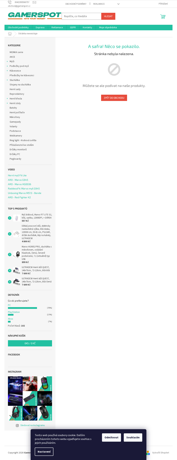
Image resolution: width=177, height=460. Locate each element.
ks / (30, 343)
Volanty (13, 126)
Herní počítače (17, 112)
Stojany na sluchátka (20, 84)
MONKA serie (16, 52)
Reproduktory (17, 94)
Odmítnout (111, 437)
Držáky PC (15, 154)
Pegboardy (15, 159)
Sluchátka (15, 80)
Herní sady (15, 89)
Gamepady (15, 122)
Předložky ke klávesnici (22, 75)
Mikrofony (15, 117)
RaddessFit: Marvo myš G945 (24, 188)
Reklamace (99, 4)
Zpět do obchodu (114, 97)
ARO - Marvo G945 (18, 179)
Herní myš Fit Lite (17, 175)
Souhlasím (133, 437)
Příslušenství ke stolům (22, 145)
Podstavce (15, 131)
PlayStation (14, 312)
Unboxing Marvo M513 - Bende (24, 193)
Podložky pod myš (19, 66)
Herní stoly (15, 103)
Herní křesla (16, 98)
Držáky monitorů (18, 149)
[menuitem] (18, 27)
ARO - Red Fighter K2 (19, 197)
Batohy (13, 108)
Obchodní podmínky (75, 4)
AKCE (12, 57)
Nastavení (44, 452)
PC (9, 305)
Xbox (10, 319)
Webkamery (16, 135)
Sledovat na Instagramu (32, 425)
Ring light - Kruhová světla (23, 140)
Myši (12, 61)
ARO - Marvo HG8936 (19, 184)
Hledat (108, 16)
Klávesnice (15, 71)
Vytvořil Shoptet (160, 452)
